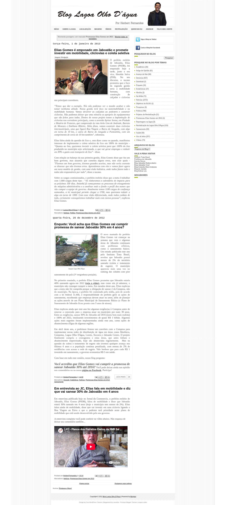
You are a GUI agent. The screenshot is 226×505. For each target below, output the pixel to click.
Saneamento (58, 382)
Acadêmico (140, 67)
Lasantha (116, 502)
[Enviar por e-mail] (99, 210)
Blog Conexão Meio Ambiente (145, 167)
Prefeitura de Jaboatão (142, 159)
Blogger (133, 497)
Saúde (138, 133)
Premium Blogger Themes (128, 502)
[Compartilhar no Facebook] (106, 210)
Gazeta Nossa (139, 161)
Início (56, 29)
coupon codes (142, 502)
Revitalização (121, 29)
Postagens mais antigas (123, 483)
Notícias (66, 213)
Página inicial (84, 483)
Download (139, 82)
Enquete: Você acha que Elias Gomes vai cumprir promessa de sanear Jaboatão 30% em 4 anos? (91, 226)
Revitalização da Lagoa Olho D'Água (150, 125)
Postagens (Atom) (65, 488)
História (139, 93)
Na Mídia (139, 96)
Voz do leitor (141, 136)
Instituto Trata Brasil (142, 157)
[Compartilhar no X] (104, 210)
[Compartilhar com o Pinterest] (109, 210)
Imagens (98, 29)
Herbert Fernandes (70, 377)
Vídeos (108, 29)
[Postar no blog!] (101, 210)
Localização (85, 29)
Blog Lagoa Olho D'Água (111, 497)
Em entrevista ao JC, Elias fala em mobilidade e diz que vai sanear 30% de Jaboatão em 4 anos (92, 390)
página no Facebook (91, 370)
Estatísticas (74, 380)
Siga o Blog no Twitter (149, 39)
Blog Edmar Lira (140, 171)
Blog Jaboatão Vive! (142, 165)
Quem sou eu (136, 29)
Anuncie (149, 29)
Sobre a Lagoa (69, 29)
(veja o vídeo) (92, 283)
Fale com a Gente (164, 29)
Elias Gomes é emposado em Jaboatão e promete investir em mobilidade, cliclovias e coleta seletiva (91, 51)
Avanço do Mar (142, 74)
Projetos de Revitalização (146, 114)
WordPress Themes (95, 502)
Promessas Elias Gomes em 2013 (88, 213)
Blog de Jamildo (140, 169)
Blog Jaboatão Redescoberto (145, 163)
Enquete (67, 380)
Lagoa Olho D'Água (70, 210)
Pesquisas (140, 107)
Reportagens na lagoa (144, 122)
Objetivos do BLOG (143, 104)
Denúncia (139, 78)
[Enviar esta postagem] (96, 210)
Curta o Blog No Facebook (150, 48)
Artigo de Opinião (142, 71)
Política (72, 213)
